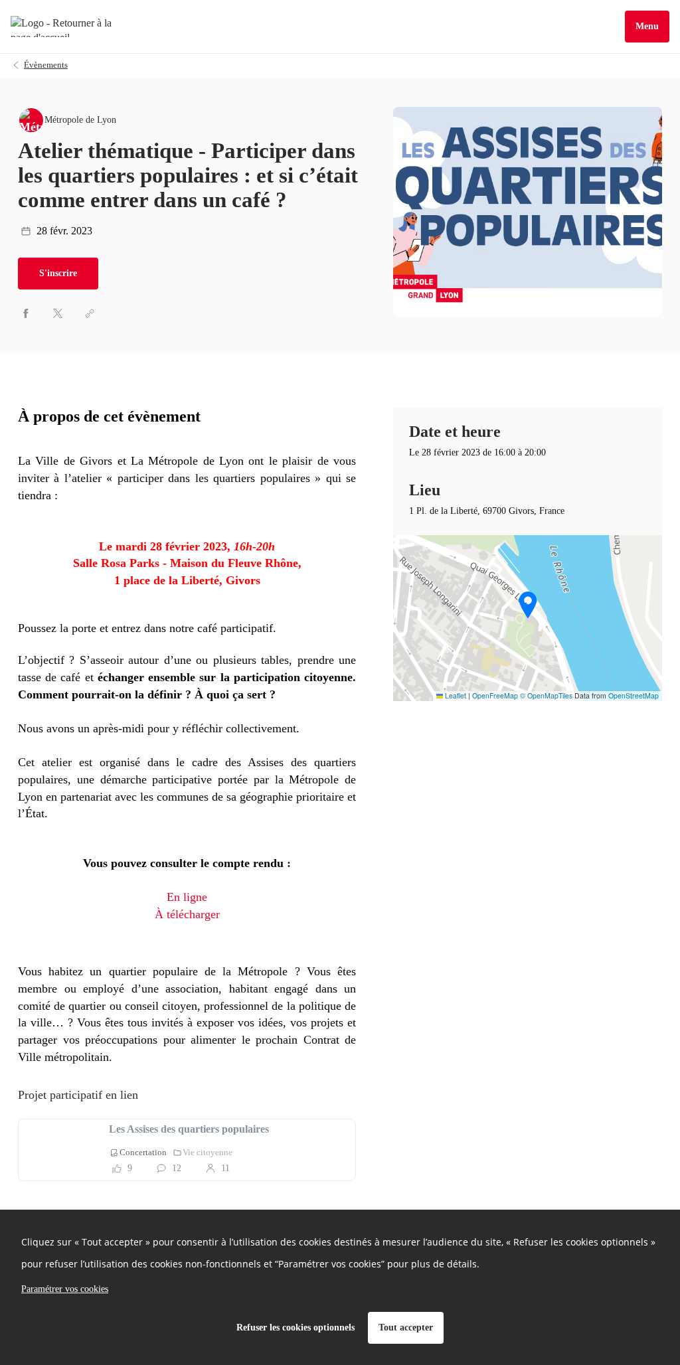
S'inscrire (58, 273)
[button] (528, 605)
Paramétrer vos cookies (64, 1289)
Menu (647, 26)
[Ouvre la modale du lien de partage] (90, 313)
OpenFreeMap (495, 695)
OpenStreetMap (633, 695)
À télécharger (187, 914)
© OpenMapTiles (546, 695)
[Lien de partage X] (58, 313)
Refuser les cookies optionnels (295, 1327)
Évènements (46, 65)
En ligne (187, 897)
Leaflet (454, 695)
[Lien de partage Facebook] (26, 313)
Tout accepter (406, 1327)
